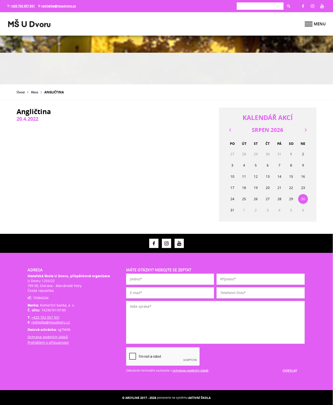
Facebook (303, 6)
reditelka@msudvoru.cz (58, 6)
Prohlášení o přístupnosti (48, 342)
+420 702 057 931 (22, 6)
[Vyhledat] (288, 6)
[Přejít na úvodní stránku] (36, 24)
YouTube (322, 6)
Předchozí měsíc (230, 130)
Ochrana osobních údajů (48, 337)
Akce (34, 92)
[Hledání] (260, 6)
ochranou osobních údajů (190, 370)
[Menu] (309, 24)
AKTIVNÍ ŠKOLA (199, 398)
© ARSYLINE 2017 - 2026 (139, 398)
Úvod (21, 92)
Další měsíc (305, 130)
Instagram (312, 6)
